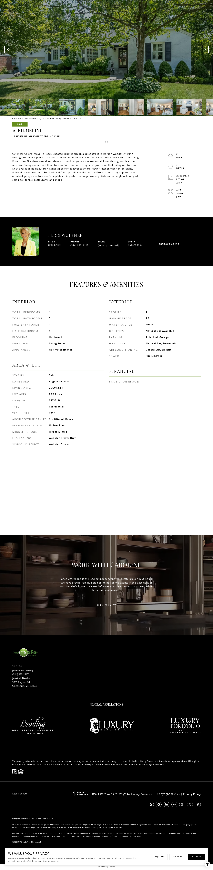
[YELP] (151, 804)
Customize (178, 856)
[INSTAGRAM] (182, 804)
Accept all (196, 856)
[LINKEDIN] (166, 804)
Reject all (159, 856)
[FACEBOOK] (198, 804)
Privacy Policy (192, 794)
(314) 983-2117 (20, 674)
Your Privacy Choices (106, 866)
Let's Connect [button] (106, 605)
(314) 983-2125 (79, 245)
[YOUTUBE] (174, 804)
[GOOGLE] (159, 804)
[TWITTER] (190, 804)
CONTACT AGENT (169, 244)
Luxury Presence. (142, 794)
